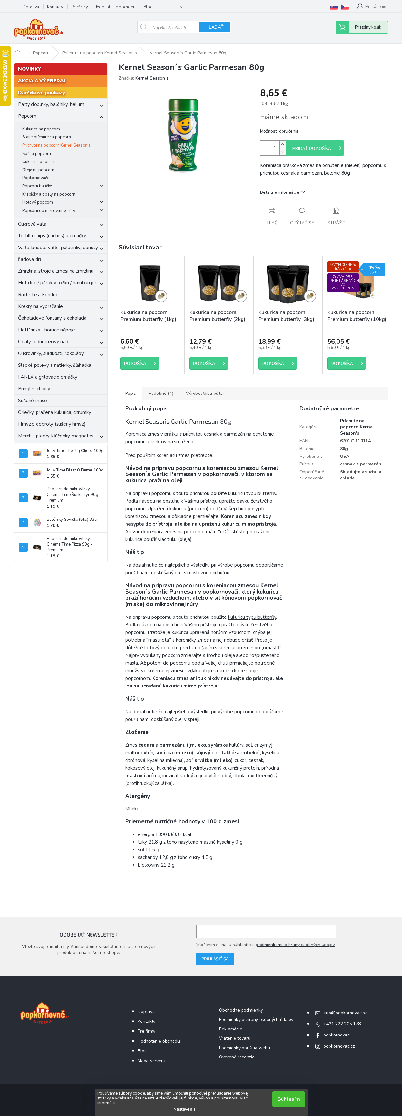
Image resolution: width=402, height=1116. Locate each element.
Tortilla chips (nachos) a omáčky (52, 236)
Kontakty (55, 7)
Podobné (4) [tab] (161, 393)
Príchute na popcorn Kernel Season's (56, 145)
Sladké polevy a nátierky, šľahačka (54, 365)
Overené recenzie (237, 1057)
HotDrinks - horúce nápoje (46, 330)
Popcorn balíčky (37, 186)
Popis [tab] (130, 393)
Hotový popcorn (37, 202)
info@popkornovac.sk (345, 1013)
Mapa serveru (151, 1061)
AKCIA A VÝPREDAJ (41, 81)
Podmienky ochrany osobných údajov (256, 1019)
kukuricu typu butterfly (252, 493)
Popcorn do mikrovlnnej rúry (48, 210)
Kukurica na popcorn (41, 129)
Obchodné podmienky (241, 1010)
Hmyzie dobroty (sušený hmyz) (51, 424)
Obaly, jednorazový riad (43, 341)
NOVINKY (29, 69)
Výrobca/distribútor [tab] (205, 393)
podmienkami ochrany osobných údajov (295, 945)
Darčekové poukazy (41, 92)
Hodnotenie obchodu (115, 7)
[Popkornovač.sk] (334, 7)
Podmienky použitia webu (244, 1048)
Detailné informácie (279, 192)
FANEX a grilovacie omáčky (47, 377)
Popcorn (27, 116)
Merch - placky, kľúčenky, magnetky (55, 436)
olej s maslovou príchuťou (202, 572)
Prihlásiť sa (215, 958)
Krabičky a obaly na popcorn (48, 194)
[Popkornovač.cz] (345, 7)
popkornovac (337, 1035)
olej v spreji (187, 719)
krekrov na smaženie (172, 441)
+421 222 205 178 (342, 1024)
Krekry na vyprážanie (40, 306)
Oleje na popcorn (38, 170)
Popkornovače (35, 178)
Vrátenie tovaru (234, 1038)
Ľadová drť (29, 259)
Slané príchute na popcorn (46, 137)
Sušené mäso (32, 400)
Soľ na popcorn (36, 154)
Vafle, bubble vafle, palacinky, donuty (58, 247)
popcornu (135, 441)
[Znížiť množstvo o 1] (282, 151)
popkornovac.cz (339, 1046)
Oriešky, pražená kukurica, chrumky (54, 412)
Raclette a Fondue (38, 294)
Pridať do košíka (311, 148)
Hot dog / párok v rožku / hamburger (57, 283)
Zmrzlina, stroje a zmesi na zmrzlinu (55, 271)
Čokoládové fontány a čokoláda (52, 318)
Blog (148, 7)
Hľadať (214, 27)
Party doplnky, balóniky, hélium (51, 104)
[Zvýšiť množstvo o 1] (282, 144)
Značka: (144, 78)
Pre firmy (79, 7)
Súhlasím (288, 1099)
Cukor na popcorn (39, 161)
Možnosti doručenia (279, 131)
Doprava (31, 7)
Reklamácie (230, 1029)
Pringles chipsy (34, 389)
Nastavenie (185, 1109)
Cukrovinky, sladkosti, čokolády (51, 353)
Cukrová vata (32, 224)
